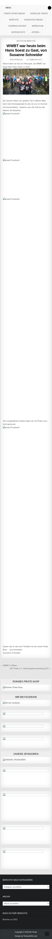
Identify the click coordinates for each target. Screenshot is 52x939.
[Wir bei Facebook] (11, 703)
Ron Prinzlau (16, 60)
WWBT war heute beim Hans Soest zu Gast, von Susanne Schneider (26, 50)
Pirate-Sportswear (14, 13)
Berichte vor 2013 (10, 919)
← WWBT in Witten (9, 665)
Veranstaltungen (33, 20)
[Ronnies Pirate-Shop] (12, 687)
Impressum (37, 26)
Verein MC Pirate (39, 13)
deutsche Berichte (26, 41)
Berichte (14, 20)
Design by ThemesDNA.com (26, 936)
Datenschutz (18, 32)
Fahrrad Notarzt (18, 26)
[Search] (49, 8)
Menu (8, 8)
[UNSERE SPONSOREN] (14, 760)
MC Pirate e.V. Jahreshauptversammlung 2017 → (30, 668)
